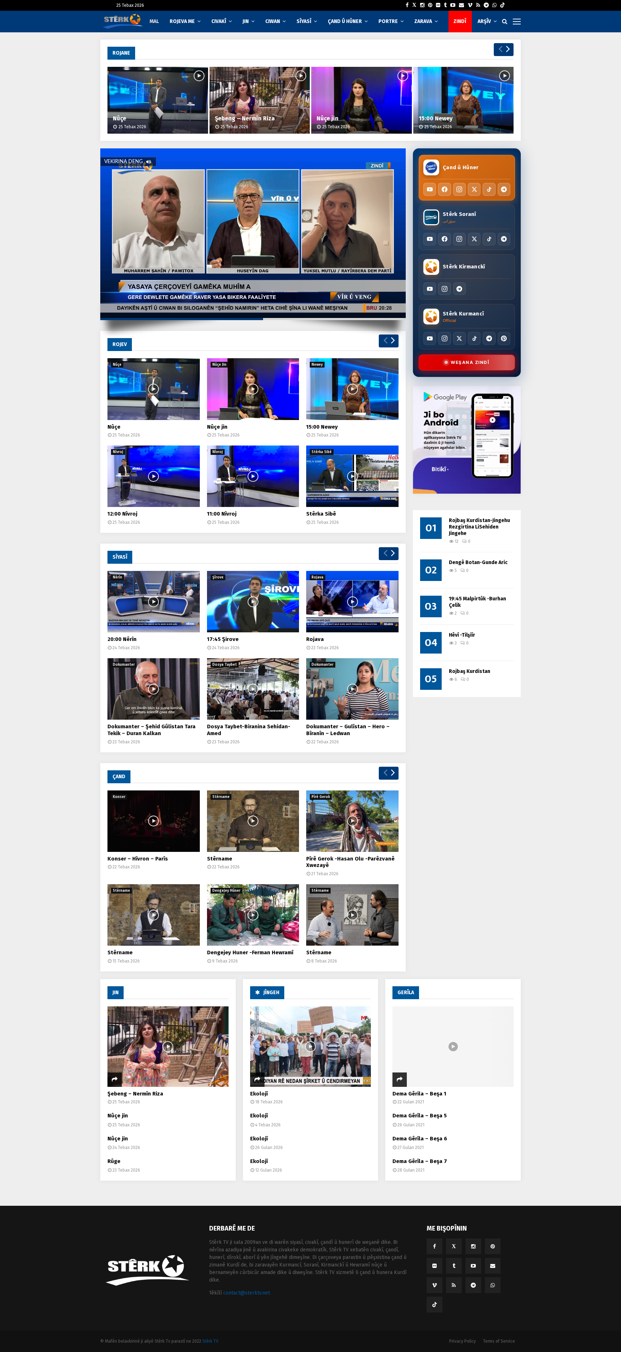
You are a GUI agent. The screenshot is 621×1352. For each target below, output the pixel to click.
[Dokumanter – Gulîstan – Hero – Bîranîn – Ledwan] (352, 689)
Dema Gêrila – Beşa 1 (419, 1093)
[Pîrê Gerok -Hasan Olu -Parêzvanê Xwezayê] (352, 821)
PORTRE (388, 21)
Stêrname (221, 797)
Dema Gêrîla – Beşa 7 (419, 1161)
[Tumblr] (445, 5)
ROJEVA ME (182, 21)
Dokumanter (124, 665)
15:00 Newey (435, 118)
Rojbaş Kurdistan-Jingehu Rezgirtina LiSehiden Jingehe (479, 526)
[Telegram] (486, 5)
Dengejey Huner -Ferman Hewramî (250, 952)
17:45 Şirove (223, 639)
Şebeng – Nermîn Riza (245, 118)
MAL (154, 21)
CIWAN (272, 21)
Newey (317, 365)
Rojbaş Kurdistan (469, 671)
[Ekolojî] (310, 1046)
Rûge (113, 1161)
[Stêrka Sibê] (352, 476)
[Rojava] (352, 601)
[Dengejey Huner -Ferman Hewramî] (253, 915)
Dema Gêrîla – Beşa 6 (419, 1138)
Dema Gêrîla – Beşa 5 (419, 1115)
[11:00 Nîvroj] (253, 476)
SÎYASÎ (303, 21)
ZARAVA (423, 21)
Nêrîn (117, 577)
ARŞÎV (484, 21)
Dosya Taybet (224, 665)
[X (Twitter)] (474, 189)
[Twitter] (414, 5)
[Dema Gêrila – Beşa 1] (453, 1046)
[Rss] (478, 5)
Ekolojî (259, 1093)
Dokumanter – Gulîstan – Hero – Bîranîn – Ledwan (348, 730)
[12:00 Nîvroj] (153, 476)
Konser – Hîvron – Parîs (137, 858)
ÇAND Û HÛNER (345, 21)
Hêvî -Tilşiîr (462, 635)
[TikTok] (489, 189)
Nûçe (119, 118)
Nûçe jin (328, 118)
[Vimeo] (470, 5)
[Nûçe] (157, 100)
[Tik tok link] (502, 5)
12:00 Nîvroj (122, 514)
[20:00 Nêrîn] (153, 601)
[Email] (461, 5)
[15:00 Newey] (463, 100)
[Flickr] (438, 5)
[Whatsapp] (494, 5)
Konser (119, 797)
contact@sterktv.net (246, 1293)
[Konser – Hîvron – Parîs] (153, 821)
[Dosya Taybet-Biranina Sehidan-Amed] (253, 689)
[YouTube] (429, 189)
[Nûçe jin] (361, 100)
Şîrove (218, 577)
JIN (246, 21)
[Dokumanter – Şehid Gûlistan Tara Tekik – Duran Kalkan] (153, 689)
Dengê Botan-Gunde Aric (478, 562)
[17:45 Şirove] (253, 601)
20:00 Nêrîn (122, 639)
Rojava (317, 577)
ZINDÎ (460, 21)
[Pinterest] (430, 5)
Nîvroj (118, 452)
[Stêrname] (253, 821)
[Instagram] (422, 5)
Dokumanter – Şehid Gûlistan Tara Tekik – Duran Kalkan (151, 730)
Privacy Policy (462, 1341)
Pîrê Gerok (321, 797)
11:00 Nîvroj (221, 514)
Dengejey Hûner (226, 891)
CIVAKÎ (218, 21)
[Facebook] (407, 5)
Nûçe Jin (219, 365)
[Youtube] (452, 5)
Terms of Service (499, 1341)
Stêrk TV (210, 1341)
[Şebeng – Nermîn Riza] (260, 100)
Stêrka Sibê (322, 452)
